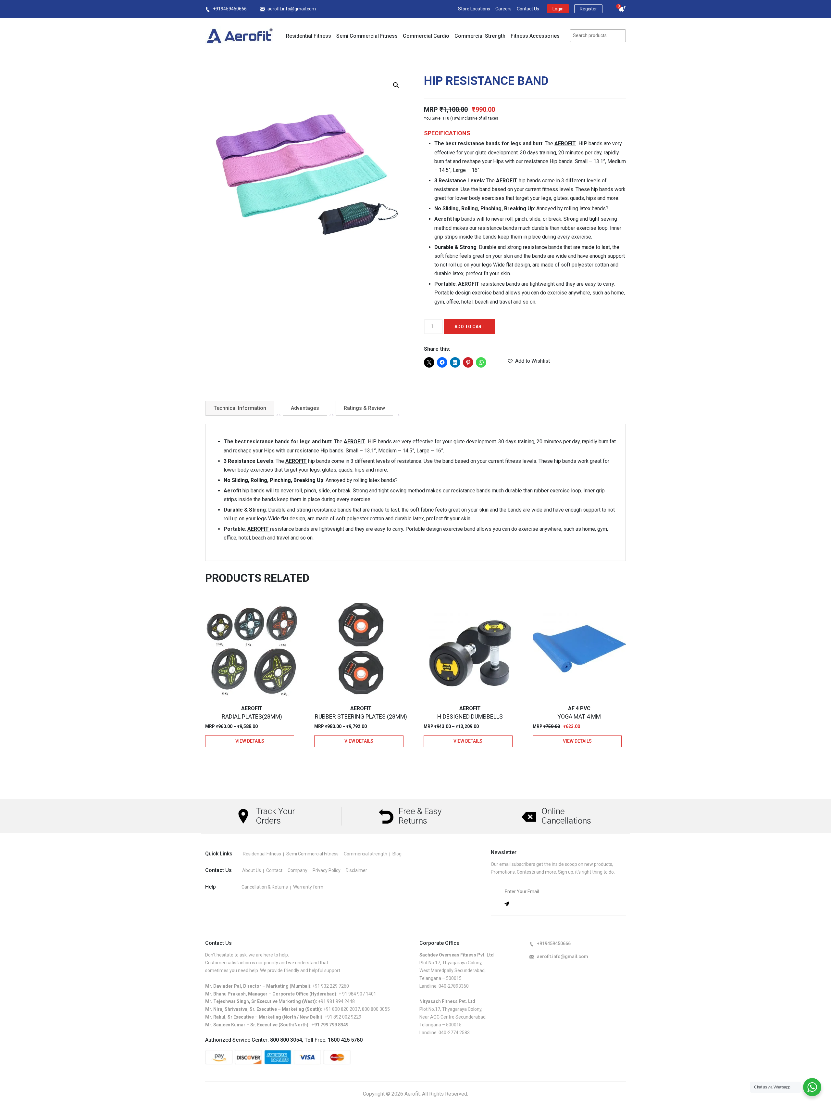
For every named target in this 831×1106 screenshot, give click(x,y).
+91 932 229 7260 (330, 986)
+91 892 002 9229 (343, 1017)
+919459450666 (230, 8)
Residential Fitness (308, 36)
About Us (251, 870)
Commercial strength (365, 853)
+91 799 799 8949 (330, 1024)
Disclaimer (356, 870)
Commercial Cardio (426, 36)
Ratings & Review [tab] (364, 408)
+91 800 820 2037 (341, 1009)
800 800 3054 (286, 1040)
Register (588, 8)
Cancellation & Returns (265, 887)
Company (297, 870)
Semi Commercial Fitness (367, 36)
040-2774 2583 (454, 1032)
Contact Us (528, 8)
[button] (396, 85)
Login (558, 8)
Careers (503, 8)
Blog (397, 853)
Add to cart (469, 326)
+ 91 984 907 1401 (357, 993)
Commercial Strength (479, 36)
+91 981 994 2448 (336, 1001)
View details (249, 741)
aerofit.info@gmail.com (291, 8)
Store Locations (474, 8)
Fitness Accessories (535, 36)
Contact (274, 870)
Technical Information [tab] (240, 408)
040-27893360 (454, 986)
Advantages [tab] (305, 408)
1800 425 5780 (345, 1040)
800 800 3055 (376, 1009)
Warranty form (308, 887)
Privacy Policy (327, 870)
